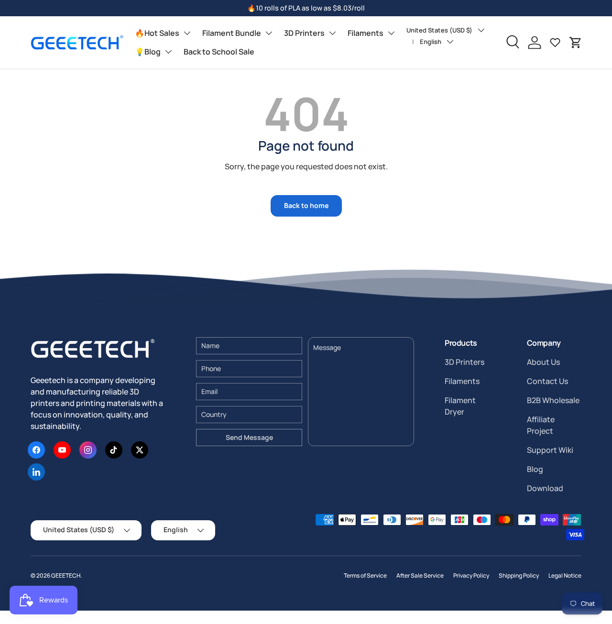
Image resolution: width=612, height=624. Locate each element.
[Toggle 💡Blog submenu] (168, 51)
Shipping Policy (519, 575)
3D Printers (304, 33)
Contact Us (547, 381)
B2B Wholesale (553, 400)
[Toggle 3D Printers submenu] (332, 33)
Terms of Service (365, 575)
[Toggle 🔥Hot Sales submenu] (187, 33)
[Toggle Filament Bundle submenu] (268, 33)
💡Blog (148, 51)
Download (545, 488)
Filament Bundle (231, 33)
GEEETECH (65, 575)
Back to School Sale (219, 51)
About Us (543, 362)
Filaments (365, 33)
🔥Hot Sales (157, 33)
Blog (535, 469)
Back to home (306, 205)
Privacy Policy (471, 575)
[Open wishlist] (555, 42)
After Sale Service (420, 575)
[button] (575, 42)
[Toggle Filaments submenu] (391, 33)
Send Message (249, 437)
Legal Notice (564, 575)
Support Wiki (550, 450)
